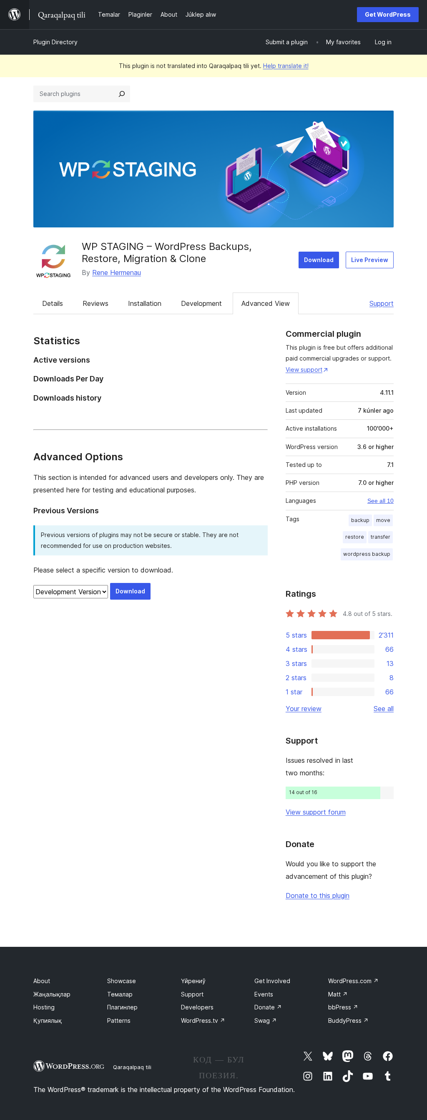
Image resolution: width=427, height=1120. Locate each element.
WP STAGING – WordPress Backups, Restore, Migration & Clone (167, 252)
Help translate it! (286, 65)
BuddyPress (348, 1020)
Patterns (119, 1020)
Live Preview (369, 259)
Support (381, 303)
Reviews (95, 303)
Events (263, 994)
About (41, 980)
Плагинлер (122, 1007)
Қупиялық (47, 1020)
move (383, 520)
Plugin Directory (55, 41)
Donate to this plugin (317, 895)
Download (319, 259)
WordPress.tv (203, 1020)
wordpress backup (366, 554)
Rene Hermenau (116, 272)
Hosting (44, 1007)
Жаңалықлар (51, 994)
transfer (380, 537)
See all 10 (380, 500)
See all (384, 708)
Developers (197, 1007)
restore (354, 537)
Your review (304, 708)
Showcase (121, 980)
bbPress (343, 1007)
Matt (338, 994)
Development (201, 303)
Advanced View (265, 303)
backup (360, 520)
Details (52, 303)
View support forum (316, 812)
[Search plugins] (121, 94)
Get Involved (272, 980)
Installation (144, 303)
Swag (265, 1020)
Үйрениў (193, 980)
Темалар (120, 994)
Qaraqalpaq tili (132, 1067)
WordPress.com (353, 980)
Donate (268, 1007)
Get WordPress (388, 14)
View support (304, 369)
